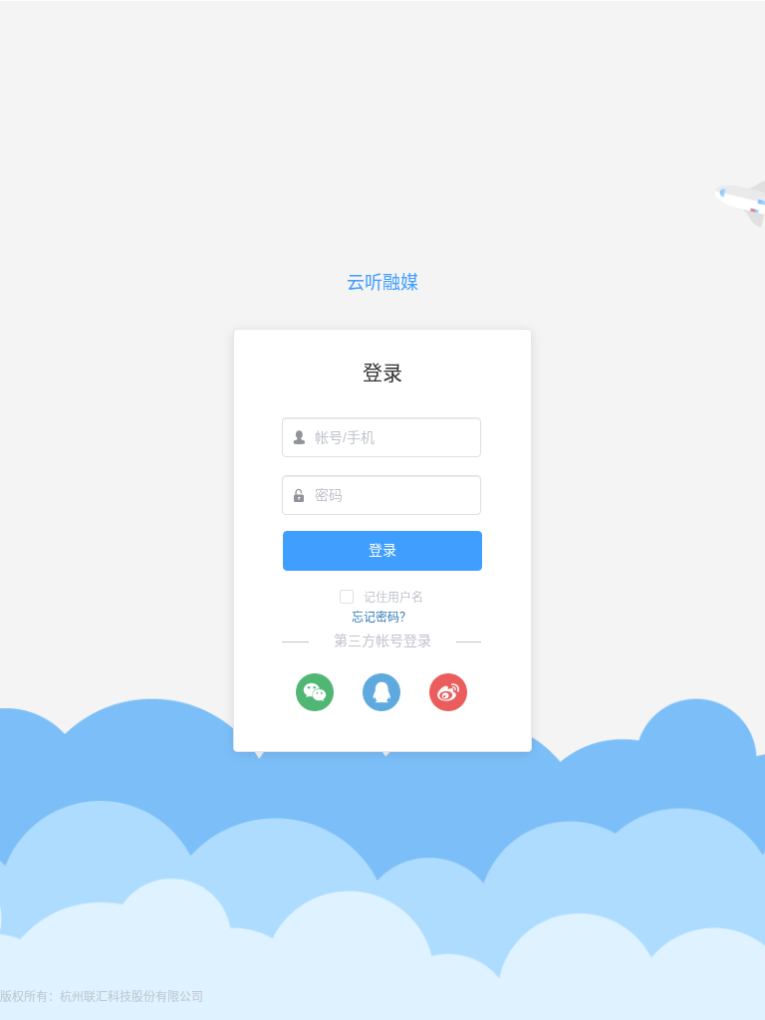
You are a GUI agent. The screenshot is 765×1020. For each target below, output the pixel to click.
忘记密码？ (381, 618)
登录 (382, 550)
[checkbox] (381, 597)
